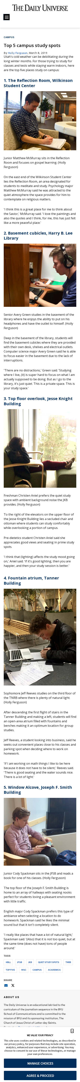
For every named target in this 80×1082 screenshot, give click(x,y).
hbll (8, 962)
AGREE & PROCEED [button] (40, 1075)
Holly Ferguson (18, 52)
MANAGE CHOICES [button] (40, 1063)
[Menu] (6, 17)
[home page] (40, 9)
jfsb (19, 962)
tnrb (68, 962)
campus (37, 970)
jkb (30, 962)
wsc (23, 970)
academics (54, 970)
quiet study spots (48, 962)
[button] (72, 1031)
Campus (9, 37)
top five (10, 970)
